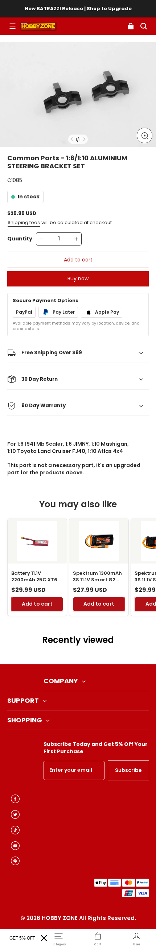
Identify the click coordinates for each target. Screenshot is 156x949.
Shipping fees (24, 222)
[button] (12, 26)
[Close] (44, 938)
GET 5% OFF (22, 938)
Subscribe (128, 770)
